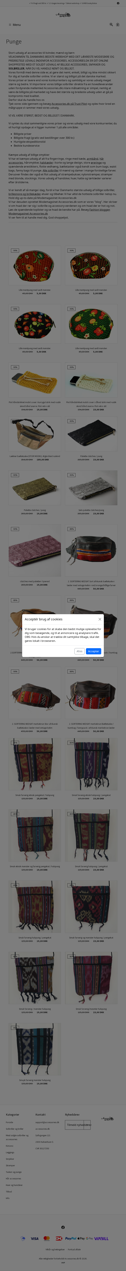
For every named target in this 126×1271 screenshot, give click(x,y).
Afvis (80, 651)
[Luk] (100, 619)
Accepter (93, 651)
